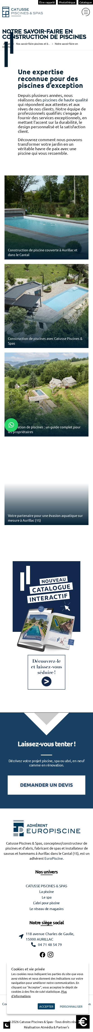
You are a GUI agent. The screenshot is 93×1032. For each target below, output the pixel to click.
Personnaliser (71, 1006)
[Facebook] (42, 954)
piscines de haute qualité (65, 100)
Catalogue (85, 2)
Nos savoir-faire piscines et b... (33, 43)
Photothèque (67, 2)
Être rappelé (47, 2)
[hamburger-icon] (86, 12)
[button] (11, 425)
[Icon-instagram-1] (50, 954)
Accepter (46, 1006)
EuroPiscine (53, 858)
